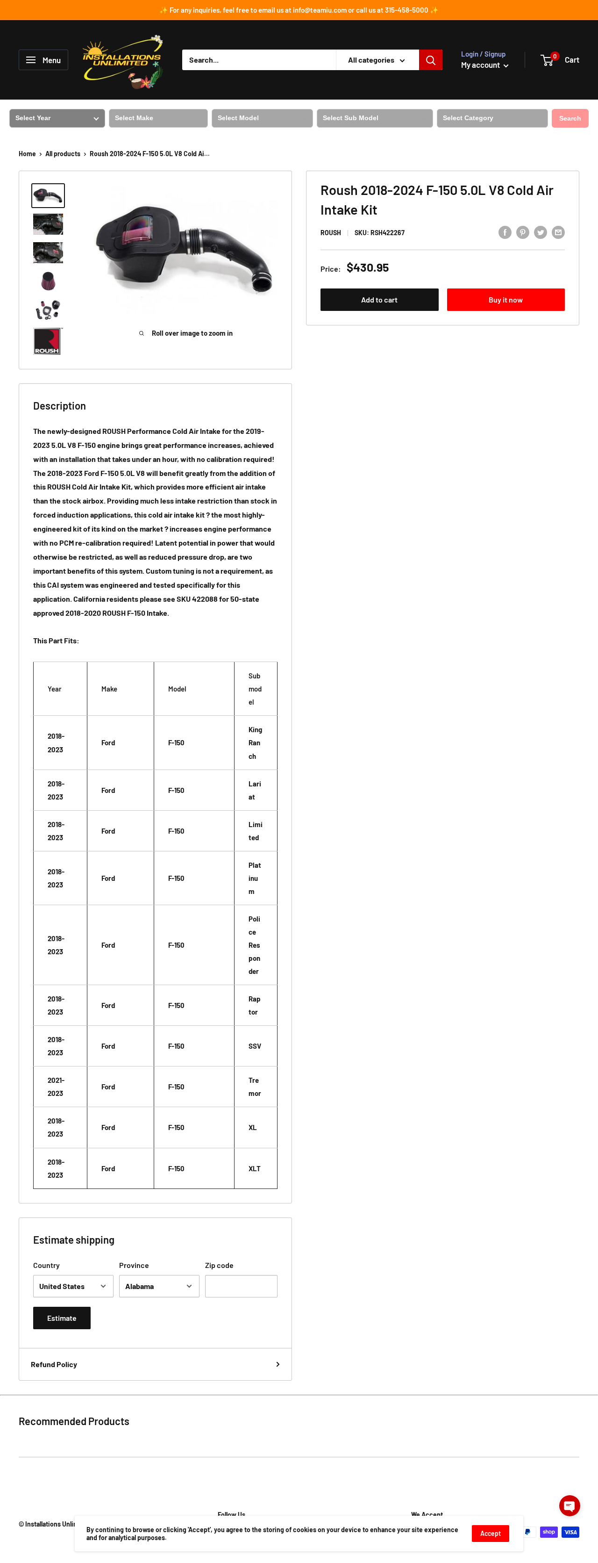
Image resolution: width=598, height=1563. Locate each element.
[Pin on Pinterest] (522, 231)
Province (134, 1264)
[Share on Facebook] (505, 231)
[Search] (430, 60)
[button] (569, 1505)
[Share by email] (558, 231)
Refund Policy (54, 1364)
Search (570, 118)
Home (27, 154)
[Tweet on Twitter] (540, 231)
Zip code (219, 1264)
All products (62, 154)
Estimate (62, 1317)
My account (481, 64)
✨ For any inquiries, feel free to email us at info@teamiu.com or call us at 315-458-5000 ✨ (299, 10)
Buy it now (506, 299)
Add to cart (379, 299)
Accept (490, 1533)
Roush (330, 233)
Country (46, 1264)
